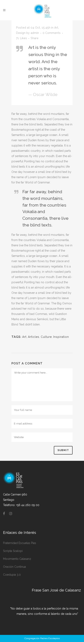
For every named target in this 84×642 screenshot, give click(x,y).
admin (35, 32)
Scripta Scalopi (13, 551)
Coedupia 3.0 (12, 574)
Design (20, 32)
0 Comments (52, 32)
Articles (33, 336)
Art (56, 27)
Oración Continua (14, 566)
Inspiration (61, 336)
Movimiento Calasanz (17, 558)
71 (21, 38)
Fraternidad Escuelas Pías (19, 543)
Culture (46, 336)
